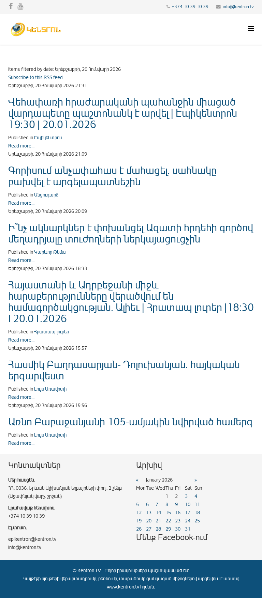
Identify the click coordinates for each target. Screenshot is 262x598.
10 (187, 504)
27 (148, 529)
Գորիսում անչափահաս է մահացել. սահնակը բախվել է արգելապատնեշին (112, 176)
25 (197, 521)
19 (139, 521)
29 (168, 529)
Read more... (21, 146)
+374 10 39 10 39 (190, 7)
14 (158, 513)
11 (197, 504)
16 (177, 513)
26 (139, 529)
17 (187, 513)
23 (177, 521)
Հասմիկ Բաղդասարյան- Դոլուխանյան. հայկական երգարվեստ (124, 370)
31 (187, 529)
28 (158, 529)
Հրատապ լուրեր (51, 332)
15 (168, 513)
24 (187, 521)
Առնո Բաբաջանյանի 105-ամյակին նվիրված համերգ (130, 421)
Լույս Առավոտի (50, 389)
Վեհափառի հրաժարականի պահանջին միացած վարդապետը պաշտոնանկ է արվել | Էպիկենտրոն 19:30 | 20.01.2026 (122, 113)
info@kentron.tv (238, 7)
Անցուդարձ (46, 195)
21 (158, 521)
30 (177, 529)
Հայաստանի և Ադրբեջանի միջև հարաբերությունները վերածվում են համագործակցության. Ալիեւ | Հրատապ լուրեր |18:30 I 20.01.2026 (131, 302)
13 (148, 513)
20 (148, 521)
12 (139, 513)
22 (168, 521)
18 (197, 513)
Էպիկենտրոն (48, 138)
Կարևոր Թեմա (50, 252)
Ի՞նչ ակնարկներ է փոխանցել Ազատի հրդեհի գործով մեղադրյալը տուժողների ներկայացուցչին (130, 233)
